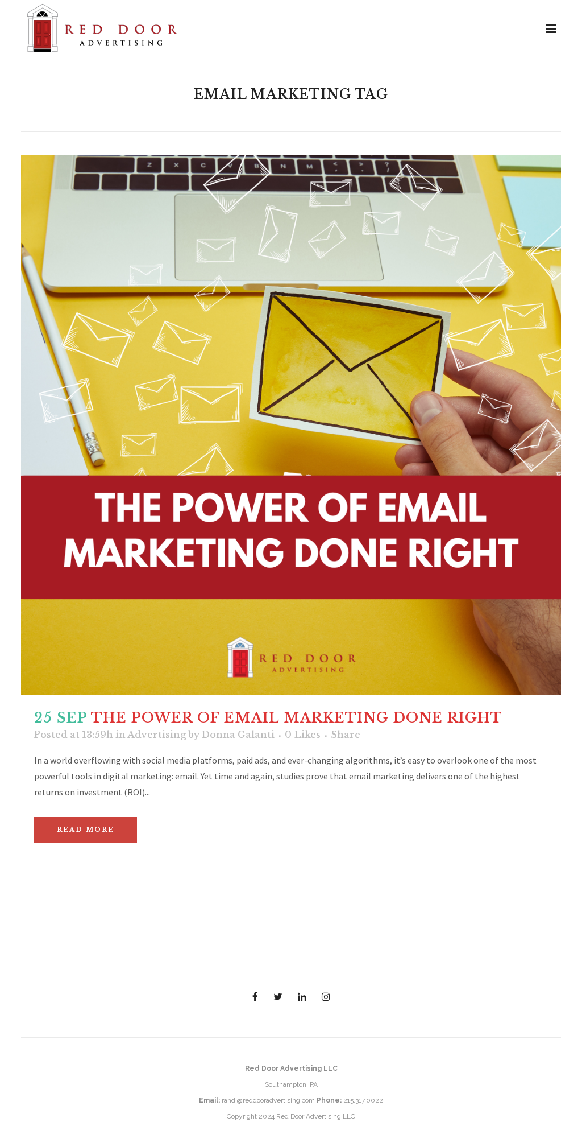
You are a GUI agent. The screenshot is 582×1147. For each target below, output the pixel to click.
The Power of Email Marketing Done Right (296, 717)
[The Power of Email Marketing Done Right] (291, 425)
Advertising (156, 734)
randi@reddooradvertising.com (268, 1100)
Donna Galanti (238, 734)
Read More (85, 830)
